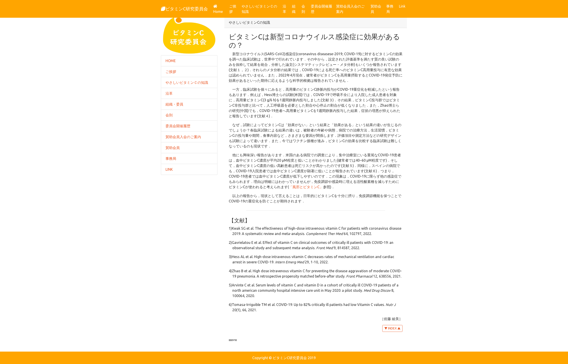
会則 (303, 9)
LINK (169, 169)
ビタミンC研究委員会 (186, 8)
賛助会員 (376, 9)
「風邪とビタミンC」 (306, 187)
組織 (294, 9)
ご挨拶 (232, 9)
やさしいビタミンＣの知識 (259, 9)
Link (402, 6)
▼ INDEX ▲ (392, 328)
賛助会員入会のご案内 (350, 9)
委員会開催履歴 (321, 9)
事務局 (389, 9)
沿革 (284, 9)
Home (220, 11)
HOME (171, 61)
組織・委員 (174, 104)
